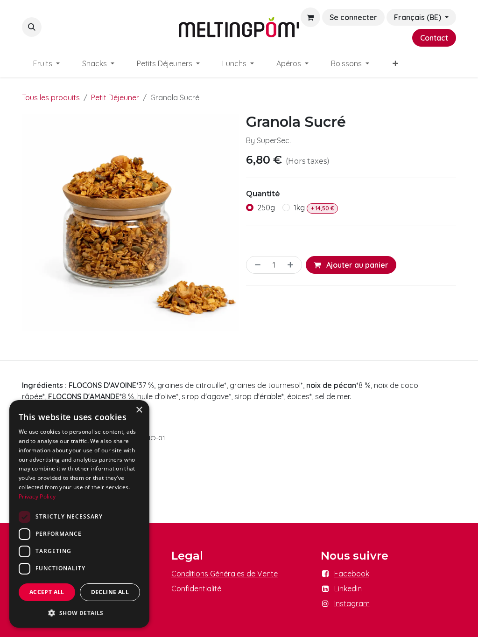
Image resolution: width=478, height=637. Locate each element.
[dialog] (79, 514)
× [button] (138, 410)
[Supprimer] (255, 264)
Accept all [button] (46, 592)
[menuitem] (46, 63)
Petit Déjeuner (115, 97)
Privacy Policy (37, 496)
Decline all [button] (110, 592)
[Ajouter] (292, 264)
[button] (32, 27)
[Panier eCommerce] (310, 17)
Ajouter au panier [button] (356, 265)
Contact (434, 37)
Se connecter (353, 17)
